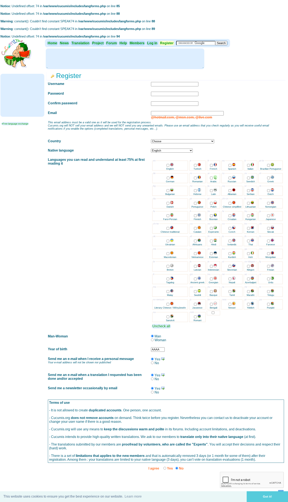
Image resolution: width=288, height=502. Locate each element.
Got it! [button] (267, 496)
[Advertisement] (125, 58)
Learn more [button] (133, 496)
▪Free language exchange (15, 123)
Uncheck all (161, 326)
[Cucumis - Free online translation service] (16, 69)
